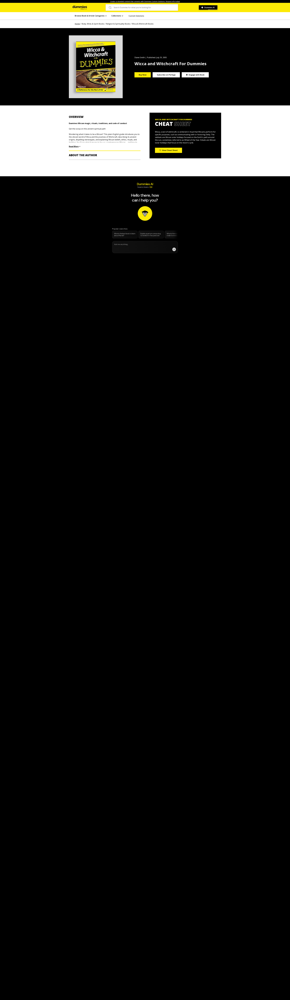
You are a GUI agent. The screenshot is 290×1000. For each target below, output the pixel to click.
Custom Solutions (136, 16)
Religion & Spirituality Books (118, 24)
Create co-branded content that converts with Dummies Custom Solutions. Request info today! (145, 1)
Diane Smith (139, 57)
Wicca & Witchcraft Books (142, 24)
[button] (90, 15)
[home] (79, 7)
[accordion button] (104, 117)
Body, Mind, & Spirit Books (93, 24)
